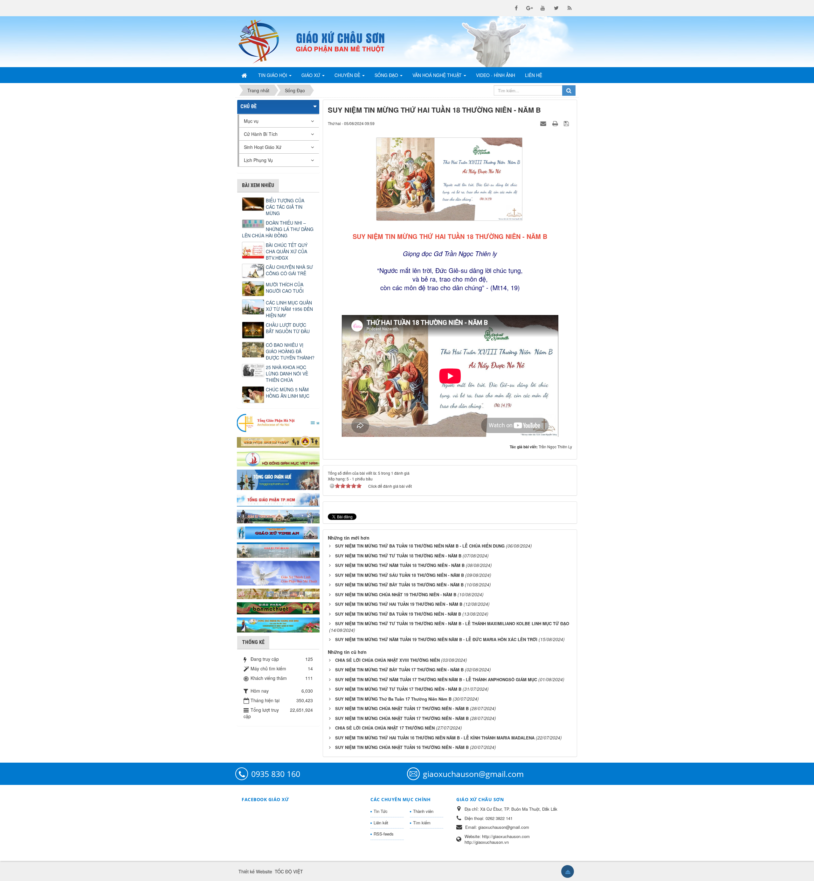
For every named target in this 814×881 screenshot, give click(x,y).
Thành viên (423, 811)
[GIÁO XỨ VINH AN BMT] (278, 532)
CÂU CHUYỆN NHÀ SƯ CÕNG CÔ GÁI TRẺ (289, 270)
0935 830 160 (275, 773)
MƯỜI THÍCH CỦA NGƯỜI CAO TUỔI (285, 287)
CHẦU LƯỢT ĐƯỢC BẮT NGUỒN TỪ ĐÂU (288, 328)
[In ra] (555, 123)
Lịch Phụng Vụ (258, 160)
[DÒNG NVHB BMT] (278, 624)
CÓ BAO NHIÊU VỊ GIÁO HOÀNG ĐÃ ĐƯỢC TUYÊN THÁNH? (290, 351)
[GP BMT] (278, 607)
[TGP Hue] (278, 479)
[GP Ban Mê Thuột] (278, 441)
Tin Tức (381, 811)
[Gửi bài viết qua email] (544, 123)
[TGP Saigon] (278, 499)
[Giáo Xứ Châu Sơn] (263, 41)
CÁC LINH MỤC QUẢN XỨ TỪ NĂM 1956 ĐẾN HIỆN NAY (289, 308)
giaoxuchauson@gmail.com (473, 773)
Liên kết (381, 823)
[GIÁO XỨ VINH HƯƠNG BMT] (278, 516)
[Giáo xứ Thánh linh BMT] (278, 572)
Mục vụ (251, 121)
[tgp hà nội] (278, 422)
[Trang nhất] (245, 75)
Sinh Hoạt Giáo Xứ (262, 147)
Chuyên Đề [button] (348, 75)
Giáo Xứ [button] (311, 75)
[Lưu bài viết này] (567, 123)
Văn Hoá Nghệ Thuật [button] (437, 75)
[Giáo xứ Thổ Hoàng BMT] (278, 549)
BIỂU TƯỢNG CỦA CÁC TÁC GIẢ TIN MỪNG (285, 206)
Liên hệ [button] (533, 75)
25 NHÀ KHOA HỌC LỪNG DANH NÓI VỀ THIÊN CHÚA (287, 373)
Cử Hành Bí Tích (261, 134)
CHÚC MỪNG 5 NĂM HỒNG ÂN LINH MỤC (287, 392)
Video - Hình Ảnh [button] (495, 75)
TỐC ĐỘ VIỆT (289, 871)
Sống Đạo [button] (387, 75)
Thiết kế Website (255, 871)
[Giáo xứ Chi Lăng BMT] (278, 593)
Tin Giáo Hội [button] (273, 75)
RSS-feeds (384, 834)
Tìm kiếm (422, 823)
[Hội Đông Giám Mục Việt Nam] (278, 458)
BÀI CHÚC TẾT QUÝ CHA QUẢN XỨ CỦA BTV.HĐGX (286, 251)
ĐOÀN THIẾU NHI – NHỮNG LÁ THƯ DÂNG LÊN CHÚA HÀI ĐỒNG (278, 229)
